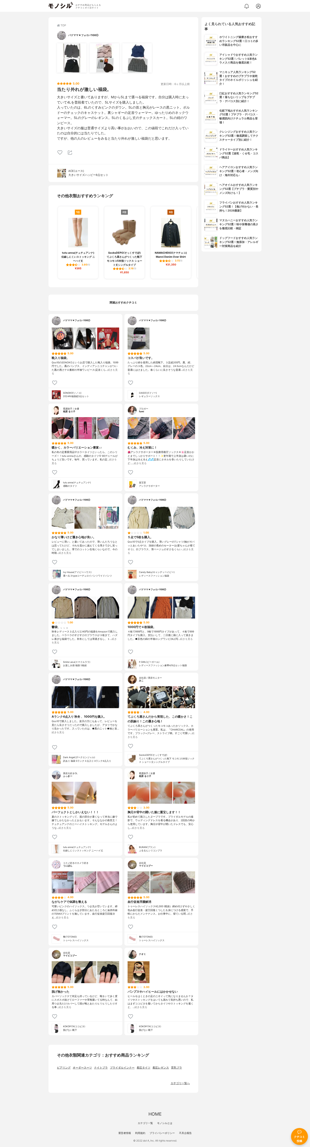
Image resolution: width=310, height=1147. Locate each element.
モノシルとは (164, 1123)
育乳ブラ (176, 1067)
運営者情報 (124, 1133)
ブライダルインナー (122, 1067)
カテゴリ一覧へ (180, 1083)
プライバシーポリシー (162, 1133)
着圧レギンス (160, 1067)
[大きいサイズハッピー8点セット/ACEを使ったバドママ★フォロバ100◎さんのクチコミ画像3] (137, 58)
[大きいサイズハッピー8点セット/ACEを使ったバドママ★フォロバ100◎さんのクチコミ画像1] (71, 58)
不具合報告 (185, 1133)
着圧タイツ (143, 1067)
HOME (155, 1114)
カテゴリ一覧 (145, 1123)
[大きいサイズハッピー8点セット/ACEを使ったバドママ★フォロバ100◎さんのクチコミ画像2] (104, 58)
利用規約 (140, 1133)
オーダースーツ (82, 1067)
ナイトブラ (101, 1067)
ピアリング (64, 1067)
